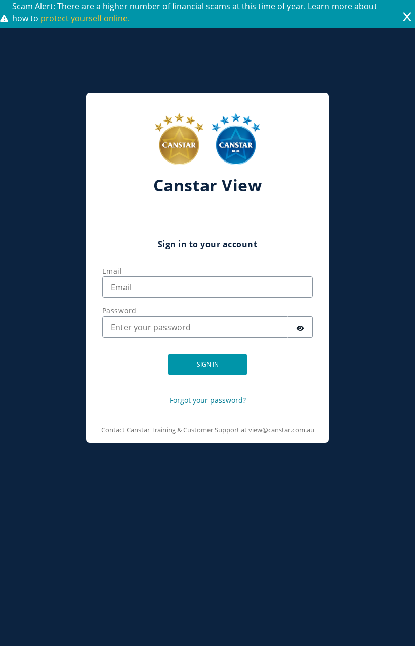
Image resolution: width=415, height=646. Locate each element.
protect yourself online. (85, 18)
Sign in (208, 364)
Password (119, 310)
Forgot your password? (208, 400)
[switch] (300, 327)
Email (112, 271)
